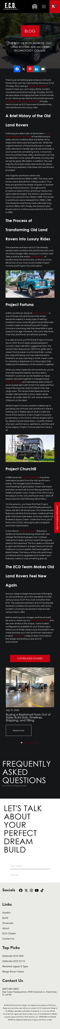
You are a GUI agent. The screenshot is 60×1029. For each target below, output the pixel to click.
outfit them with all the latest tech (22, 101)
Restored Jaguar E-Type (15, 966)
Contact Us (8, 938)
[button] (21, 742)
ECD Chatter (9, 933)
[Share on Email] (43, 69)
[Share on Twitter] (23, 69)
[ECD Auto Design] (10, 11)
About (5, 928)
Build (5, 918)
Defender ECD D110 (13, 961)
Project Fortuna (40, 313)
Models (6, 912)
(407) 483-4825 (29, 989)
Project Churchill (30, 477)
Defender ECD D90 (13, 956)
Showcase (7, 923)
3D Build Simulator (40, 620)
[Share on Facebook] (17, 69)
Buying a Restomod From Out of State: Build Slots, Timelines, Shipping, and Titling (28, 717)
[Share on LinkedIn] (36, 69)
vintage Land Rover (38, 86)
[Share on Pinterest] (30, 69)
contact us (19, 635)
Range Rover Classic (13, 971)
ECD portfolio (37, 256)
